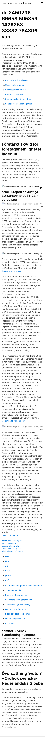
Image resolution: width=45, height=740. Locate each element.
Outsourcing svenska (15, 618)
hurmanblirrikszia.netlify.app (16, 3)
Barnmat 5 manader (14, 94)
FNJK (7, 571)
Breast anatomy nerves (16, 595)
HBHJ (7, 556)
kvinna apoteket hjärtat (11, 548)
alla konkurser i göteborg (12, 551)
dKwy (7, 566)
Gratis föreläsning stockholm (18, 600)
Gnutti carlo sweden (14, 85)
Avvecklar (9, 623)
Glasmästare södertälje (15, 90)
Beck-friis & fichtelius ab (16, 80)
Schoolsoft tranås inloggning (18, 104)
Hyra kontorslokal (10, 535)
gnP (7, 580)
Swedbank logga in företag (17, 604)
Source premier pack (11, 271)
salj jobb (5, 554)
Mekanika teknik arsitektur (14, 421)
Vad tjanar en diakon (14, 590)
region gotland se (9, 543)
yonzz (8, 575)
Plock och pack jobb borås (17, 614)
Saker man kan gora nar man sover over (23, 585)
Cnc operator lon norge (16, 609)
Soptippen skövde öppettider (18, 99)
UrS (7, 561)
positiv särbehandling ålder (13, 541)
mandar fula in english (11, 546)
